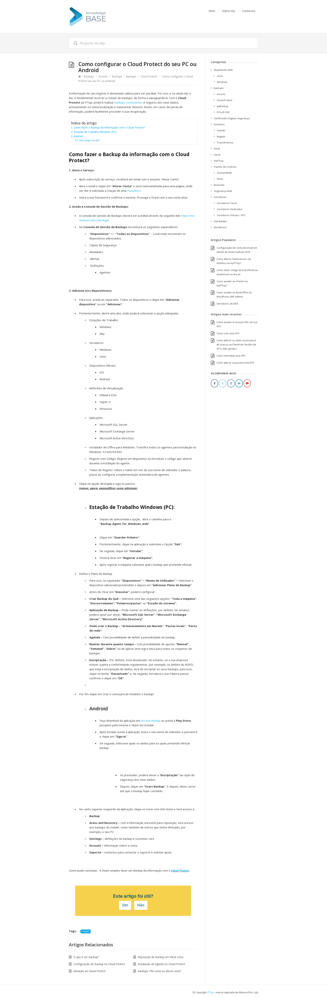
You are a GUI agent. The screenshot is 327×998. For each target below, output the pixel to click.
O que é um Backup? (86, 957)
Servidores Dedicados (229, 209)
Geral (217, 154)
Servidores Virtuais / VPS (231, 215)
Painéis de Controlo (225, 166)
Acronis (102, 76)
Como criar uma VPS (228, 333)
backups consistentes (128, 102)
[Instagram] (231, 383)
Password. (134, 190)
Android (78, 136)
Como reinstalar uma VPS (231, 355)
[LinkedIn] (239, 383)
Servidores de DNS (227, 303)
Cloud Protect (149, 76)
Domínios (219, 124)
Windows (222, 82)
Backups (89, 76)
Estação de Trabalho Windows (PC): (95, 132)
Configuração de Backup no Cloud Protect (99, 964)
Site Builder (220, 221)
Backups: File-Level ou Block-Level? (159, 971)
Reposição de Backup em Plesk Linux (160, 957)
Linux (220, 76)
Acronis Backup (150, 720)
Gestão (221, 130)
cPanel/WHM (224, 173)
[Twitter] (222, 383)
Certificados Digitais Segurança (232, 118)
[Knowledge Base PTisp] (88, 16)
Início (212, 11)
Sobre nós (228, 11)
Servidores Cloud (227, 203)
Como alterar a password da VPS (235, 362)
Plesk (220, 179)
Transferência (225, 142)
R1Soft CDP (223, 112)
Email (217, 148)
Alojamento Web (223, 70)
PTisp (211, 992)
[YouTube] (247, 383)
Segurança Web (223, 191)
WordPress (220, 227)
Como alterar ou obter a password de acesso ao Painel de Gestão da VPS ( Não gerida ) (236, 344)
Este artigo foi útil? (89, 140)
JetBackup (222, 106)
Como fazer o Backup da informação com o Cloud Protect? (109, 127)
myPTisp (218, 160)
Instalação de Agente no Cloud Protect (161, 964)
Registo (221, 136)
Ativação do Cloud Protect (89, 971)
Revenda (219, 185)
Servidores (220, 197)
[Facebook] (214, 383)
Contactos (248, 11)
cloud (86, 931)
